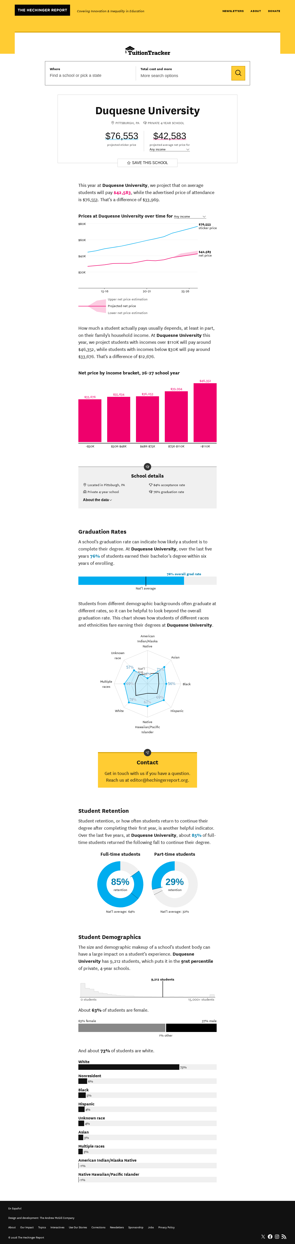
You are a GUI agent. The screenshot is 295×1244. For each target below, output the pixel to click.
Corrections (98, 1226)
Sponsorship (135, 1226)
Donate (274, 10)
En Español (14, 1207)
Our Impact (27, 1226)
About (256, 10)
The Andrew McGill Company (57, 1217)
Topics (42, 1226)
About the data (96, 500)
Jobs (151, 1226)
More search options (159, 75)
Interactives (57, 1226)
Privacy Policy (166, 1226)
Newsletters (233, 10)
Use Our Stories (78, 1226)
